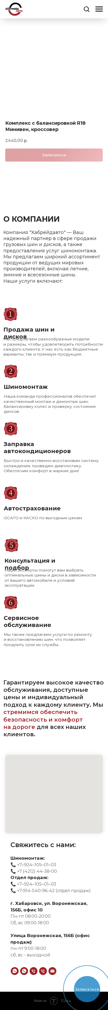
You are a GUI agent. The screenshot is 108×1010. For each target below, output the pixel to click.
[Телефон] (33, 971)
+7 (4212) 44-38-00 (36, 871)
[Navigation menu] (99, 9)
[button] (86, 9)
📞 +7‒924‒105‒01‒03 (33, 864)
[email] (52, 971)
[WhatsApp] (15, 971)
